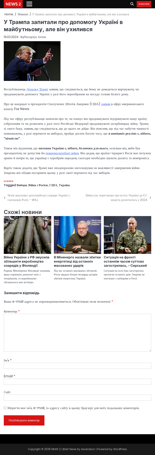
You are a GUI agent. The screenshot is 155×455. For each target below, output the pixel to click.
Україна (64, 185)
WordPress (120, 449)
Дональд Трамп (37, 89)
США (53, 185)
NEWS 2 (13, 3)
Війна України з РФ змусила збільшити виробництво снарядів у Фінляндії (26, 261)
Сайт (7, 392)
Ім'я (8, 360)
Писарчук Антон (35, 37)
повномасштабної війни (62, 153)
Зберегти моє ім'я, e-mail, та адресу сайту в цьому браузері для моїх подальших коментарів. (73, 408)
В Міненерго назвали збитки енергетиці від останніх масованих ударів (77, 261)
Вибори (22, 185)
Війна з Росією (38, 185)
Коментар (12, 311)
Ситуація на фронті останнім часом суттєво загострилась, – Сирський (125, 261)
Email (9, 376)
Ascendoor (88, 449)
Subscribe (144, 4)
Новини (8, 181)
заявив (106, 104)
